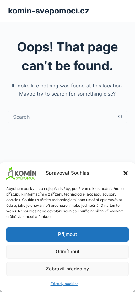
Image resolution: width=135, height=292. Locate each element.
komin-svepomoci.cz (48, 10)
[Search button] (120, 117)
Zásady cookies (64, 283)
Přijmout (67, 234)
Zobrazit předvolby (67, 269)
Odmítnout (68, 251)
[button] (125, 173)
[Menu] (124, 11)
